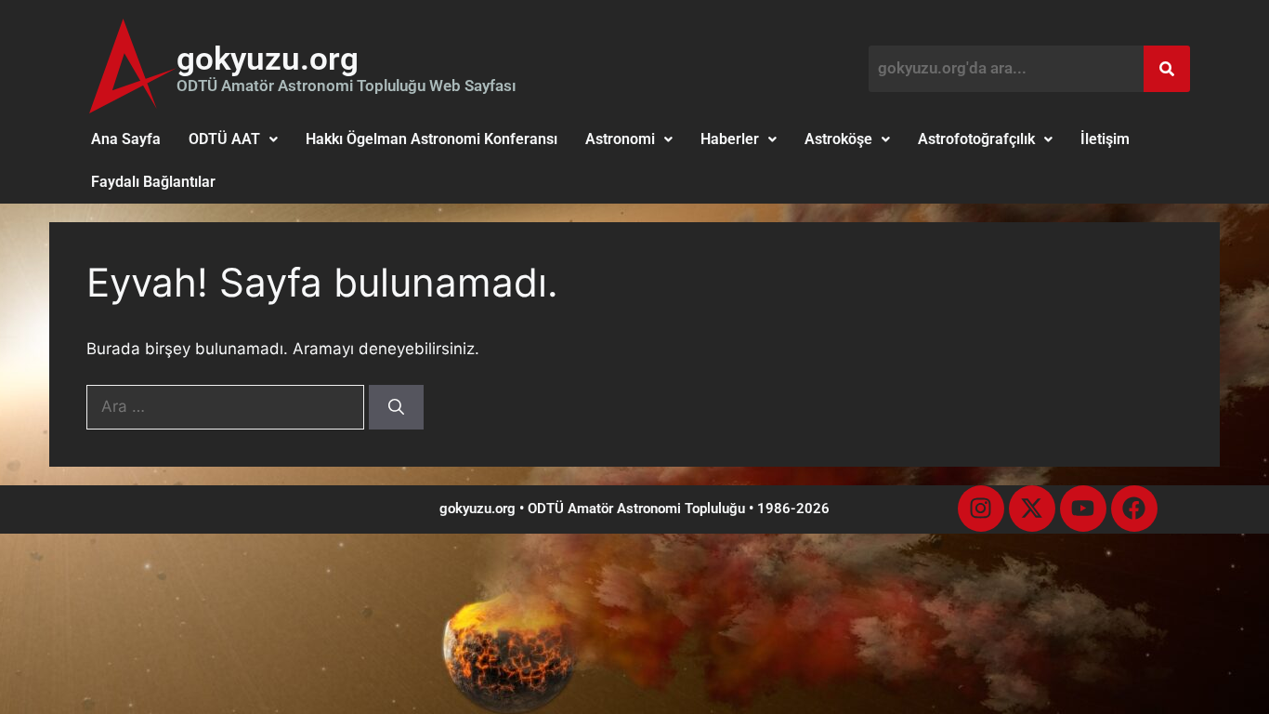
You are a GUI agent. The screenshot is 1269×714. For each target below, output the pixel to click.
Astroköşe (838, 139)
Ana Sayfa (126, 139)
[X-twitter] (1032, 508)
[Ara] (396, 407)
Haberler (729, 139)
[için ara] (227, 406)
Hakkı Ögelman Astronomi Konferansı (431, 139)
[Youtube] (1083, 508)
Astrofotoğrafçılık (976, 139)
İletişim (1105, 139)
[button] (233, 139)
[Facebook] (1134, 508)
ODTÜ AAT (224, 139)
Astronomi (620, 139)
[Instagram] (981, 508)
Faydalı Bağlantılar (153, 182)
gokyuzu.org (268, 59)
